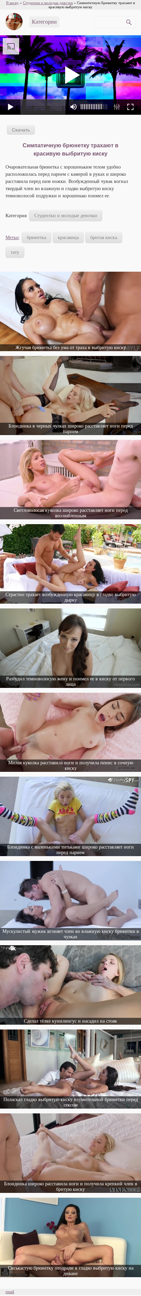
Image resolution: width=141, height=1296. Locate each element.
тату (15, 252)
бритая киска (103, 237)
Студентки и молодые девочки (65, 215)
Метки (12, 237)
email (9, 1291)
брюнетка (36, 237)
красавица (68, 237)
